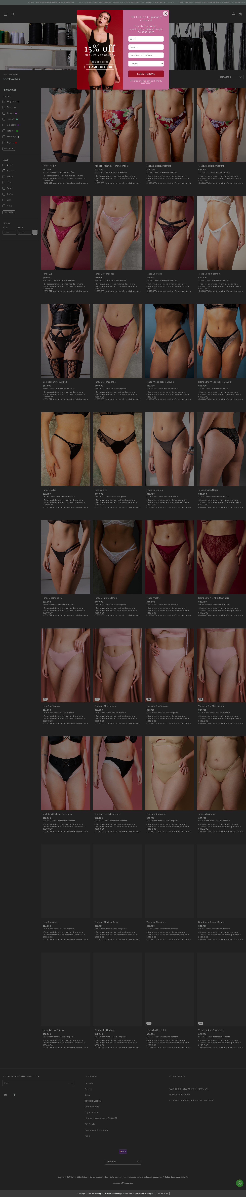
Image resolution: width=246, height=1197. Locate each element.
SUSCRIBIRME (146, 73)
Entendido (163, 1193)
